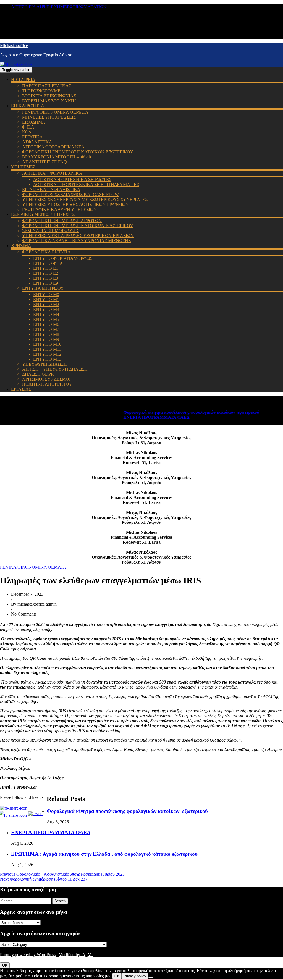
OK (4, 965)
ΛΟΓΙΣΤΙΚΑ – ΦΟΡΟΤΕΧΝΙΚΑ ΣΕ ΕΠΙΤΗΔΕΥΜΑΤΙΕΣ (86, 184)
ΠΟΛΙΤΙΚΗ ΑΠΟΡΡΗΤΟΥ (47, 384)
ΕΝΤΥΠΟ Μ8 (46, 334)
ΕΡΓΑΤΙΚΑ (32, 137)
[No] (150, 977)
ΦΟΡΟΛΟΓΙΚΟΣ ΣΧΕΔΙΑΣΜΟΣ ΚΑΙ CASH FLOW (70, 194)
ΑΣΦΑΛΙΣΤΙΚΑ (37, 142)
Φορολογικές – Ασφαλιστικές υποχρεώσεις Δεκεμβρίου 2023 (62, 874)
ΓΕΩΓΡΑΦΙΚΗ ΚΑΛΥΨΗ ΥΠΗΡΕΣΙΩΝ (59, 209)
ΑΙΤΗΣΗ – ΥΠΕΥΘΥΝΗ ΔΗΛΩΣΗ (55, 369)
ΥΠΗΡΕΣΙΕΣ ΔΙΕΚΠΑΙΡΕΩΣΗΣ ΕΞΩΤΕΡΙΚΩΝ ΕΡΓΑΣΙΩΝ (78, 235)
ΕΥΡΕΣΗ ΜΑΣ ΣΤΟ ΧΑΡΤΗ (49, 100)
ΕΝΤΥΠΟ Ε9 (45, 283)
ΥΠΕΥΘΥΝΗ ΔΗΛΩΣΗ (44, 364)
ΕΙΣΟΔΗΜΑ (33, 122)
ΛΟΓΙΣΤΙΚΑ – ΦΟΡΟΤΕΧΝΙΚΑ (52, 173)
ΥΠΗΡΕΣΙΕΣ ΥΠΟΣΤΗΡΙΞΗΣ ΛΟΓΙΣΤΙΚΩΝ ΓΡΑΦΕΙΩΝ (75, 204)
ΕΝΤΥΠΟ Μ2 (46, 304)
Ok (116, 976)
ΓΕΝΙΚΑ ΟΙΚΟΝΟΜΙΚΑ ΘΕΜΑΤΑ (55, 112)
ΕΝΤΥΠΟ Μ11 (47, 349)
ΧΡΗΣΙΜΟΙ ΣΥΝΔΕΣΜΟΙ (46, 379)
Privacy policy (135, 976)
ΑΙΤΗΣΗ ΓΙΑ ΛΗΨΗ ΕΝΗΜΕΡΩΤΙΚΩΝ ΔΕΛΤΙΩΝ (59, 6)
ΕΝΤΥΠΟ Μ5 (46, 319)
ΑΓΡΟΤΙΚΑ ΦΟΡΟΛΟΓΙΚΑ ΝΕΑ (53, 147)
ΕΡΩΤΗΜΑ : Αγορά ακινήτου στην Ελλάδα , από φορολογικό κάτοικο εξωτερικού (104, 854)
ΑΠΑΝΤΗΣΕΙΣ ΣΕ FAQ (44, 161)
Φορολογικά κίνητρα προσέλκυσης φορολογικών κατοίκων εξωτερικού (181, 412)
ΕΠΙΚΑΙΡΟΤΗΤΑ (27, 105)
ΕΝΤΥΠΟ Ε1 (45, 268)
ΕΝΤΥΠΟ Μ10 (47, 344)
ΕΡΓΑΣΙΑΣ (21, 389)
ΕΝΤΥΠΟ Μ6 (46, 324)
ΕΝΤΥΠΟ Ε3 (45, 278)
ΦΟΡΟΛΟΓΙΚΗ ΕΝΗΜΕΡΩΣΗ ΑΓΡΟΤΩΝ (62, 220)
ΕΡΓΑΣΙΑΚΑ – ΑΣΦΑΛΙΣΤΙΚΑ (51, 189)
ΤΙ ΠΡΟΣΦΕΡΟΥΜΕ (41, 90)
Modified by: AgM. (76, 954)
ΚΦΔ (26, 132)
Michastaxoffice (14, 45)
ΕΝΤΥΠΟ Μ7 (46, 329)
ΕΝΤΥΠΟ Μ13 (47, 359)
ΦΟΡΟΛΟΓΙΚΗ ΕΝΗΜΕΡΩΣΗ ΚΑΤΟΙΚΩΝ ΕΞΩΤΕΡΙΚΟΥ (77, 152)
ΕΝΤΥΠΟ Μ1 (46, 299)
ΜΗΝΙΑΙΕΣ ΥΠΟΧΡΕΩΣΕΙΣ (49, 117)
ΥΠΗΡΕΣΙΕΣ (23, 166)
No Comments (23, 614)
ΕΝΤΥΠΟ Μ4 (46, 314)
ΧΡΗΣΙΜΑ (21, 245)
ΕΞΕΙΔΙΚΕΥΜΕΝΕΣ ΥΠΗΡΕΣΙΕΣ (43, 214)
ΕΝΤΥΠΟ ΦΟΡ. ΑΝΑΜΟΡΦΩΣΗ (64, 258)
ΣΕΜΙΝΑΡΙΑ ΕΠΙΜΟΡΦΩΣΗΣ (50, 230)
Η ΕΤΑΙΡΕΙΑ (23, 79)
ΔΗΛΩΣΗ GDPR (38, 374)
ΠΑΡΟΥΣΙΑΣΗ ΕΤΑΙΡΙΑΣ (46, 85)
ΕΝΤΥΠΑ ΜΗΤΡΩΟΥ (43, 288)
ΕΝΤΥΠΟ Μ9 (46, 339)
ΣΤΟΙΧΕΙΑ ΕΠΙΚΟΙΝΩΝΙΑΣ (49, 95)
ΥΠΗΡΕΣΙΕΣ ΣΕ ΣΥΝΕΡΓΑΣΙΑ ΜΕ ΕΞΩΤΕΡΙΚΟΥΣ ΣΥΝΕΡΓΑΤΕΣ (85, 199)
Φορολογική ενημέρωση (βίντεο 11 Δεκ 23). (44, 879)
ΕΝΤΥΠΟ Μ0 (46, 294)
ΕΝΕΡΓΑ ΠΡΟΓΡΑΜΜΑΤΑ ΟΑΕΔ (146, 417)
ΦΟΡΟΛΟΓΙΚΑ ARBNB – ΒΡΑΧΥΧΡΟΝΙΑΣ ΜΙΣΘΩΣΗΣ (76, 240)
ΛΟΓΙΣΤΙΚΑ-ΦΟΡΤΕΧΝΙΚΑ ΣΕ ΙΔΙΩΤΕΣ (72, 179)
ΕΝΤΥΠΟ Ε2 (45, 273)
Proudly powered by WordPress (28, 954)
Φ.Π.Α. (28, 127)
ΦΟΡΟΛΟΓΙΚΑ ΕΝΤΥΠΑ (46, 252)
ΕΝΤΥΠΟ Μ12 (47, 354)
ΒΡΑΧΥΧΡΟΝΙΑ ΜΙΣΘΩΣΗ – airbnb (56, 157)
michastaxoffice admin (37, 604)
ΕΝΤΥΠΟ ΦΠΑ (48, 263)
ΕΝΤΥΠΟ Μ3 (46, 309)
